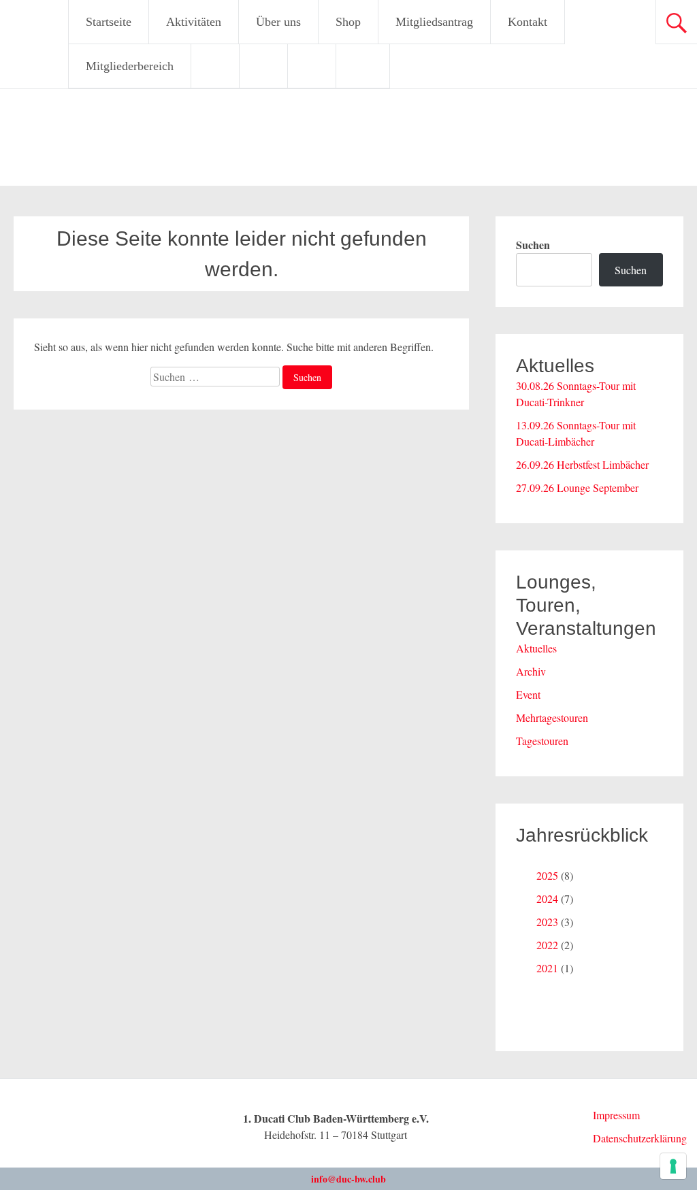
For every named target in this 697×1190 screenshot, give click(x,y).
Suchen (533, 244)
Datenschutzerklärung (640, 1138)
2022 (547, 945)
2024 (547, 898)
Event (528, 694)
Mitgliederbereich (130, 66)
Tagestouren (542, 740)
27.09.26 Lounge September (577, 487)
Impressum (616, 1115)
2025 (547, 875)
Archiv (531, 671)
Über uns (278, 22)
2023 (547, 921)
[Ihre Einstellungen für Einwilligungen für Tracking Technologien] (673, 1166)
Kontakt (527, 22)
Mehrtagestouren (552, 717)
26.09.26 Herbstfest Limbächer (582, 464)
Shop (348, 22)
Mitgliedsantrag (434, 22)
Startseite (108, 22)
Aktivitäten (193, 22)
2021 (547, 968)
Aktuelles (536, 648)
